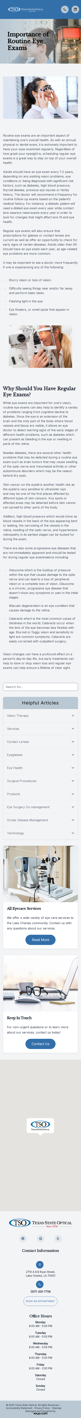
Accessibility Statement (19, 1408)
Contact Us (40, 1044)
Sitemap (56, 1408)
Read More (40, 940)
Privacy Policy (42, 1408)
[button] (3, 9)
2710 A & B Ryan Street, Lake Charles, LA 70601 (40, 1273)
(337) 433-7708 (41, 1291)
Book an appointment (40, 1301)
